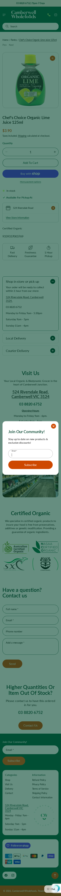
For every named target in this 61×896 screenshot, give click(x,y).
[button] (53, 426)
